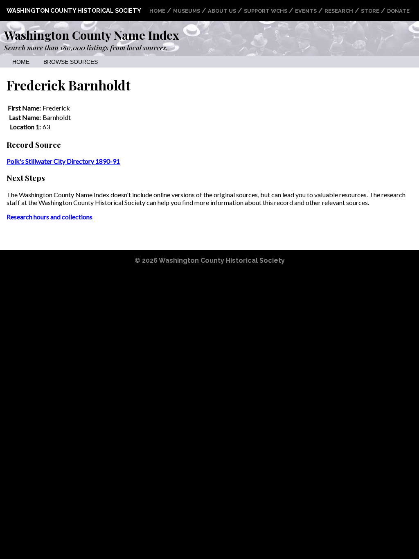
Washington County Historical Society (74, 10)
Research (338, 11)
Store (370, 11)
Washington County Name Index (91, 35)
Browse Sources (70, 62)
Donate (398, 11)
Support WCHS (265, 11)
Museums (186, 11)
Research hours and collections (49, 217)
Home (157, 11)
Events (306, 11)
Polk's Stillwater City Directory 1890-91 (63, 161)
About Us (222, 11)
